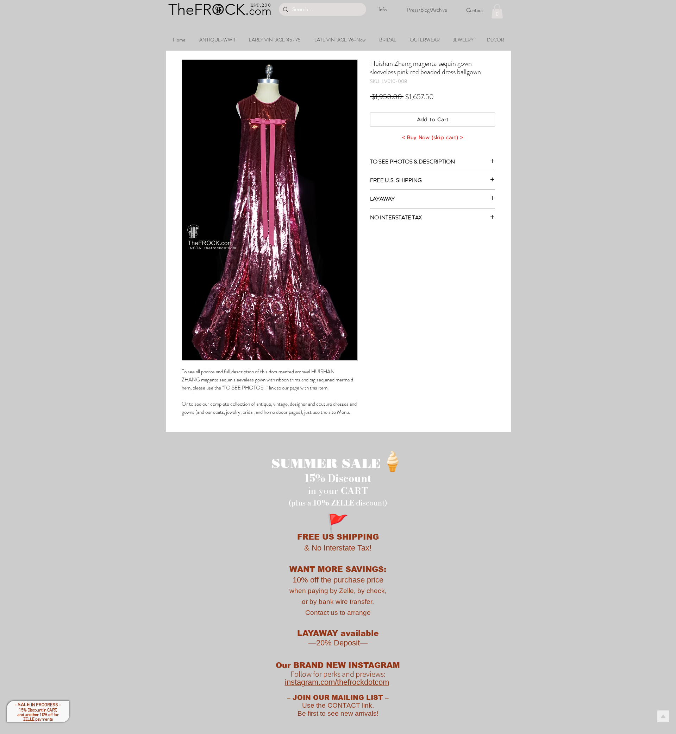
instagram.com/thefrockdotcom (337, 682)
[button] (497, 11)
